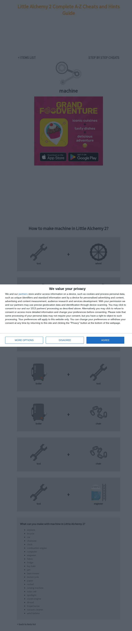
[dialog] (66, 315)
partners (23, 294)
